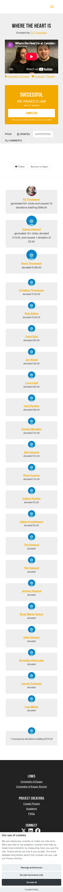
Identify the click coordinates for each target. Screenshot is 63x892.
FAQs (31, 813)
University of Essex (18, 76)
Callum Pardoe (31, 498)
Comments (15, 140)
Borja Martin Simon (31, 614)
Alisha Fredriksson (31, 521)
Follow (21, 166)
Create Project (31, 803)
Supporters (43, 134)
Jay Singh (31, 359)
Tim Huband (31, 545)
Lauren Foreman (31, 683)
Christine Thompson (31, 290)
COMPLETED (31, 113)
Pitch (8, 134)
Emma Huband (31, 229)
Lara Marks (31, 707)
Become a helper (39, 166)
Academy (31, 808)
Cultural (39, 76)
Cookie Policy (31, 889)
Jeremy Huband (31, 591)
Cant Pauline (31, 406)
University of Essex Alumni (31, 786)
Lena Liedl (31, 383)
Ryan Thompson (31, 263)
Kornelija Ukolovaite (31, 660)
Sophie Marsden (31, 429)
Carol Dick (31, 336)
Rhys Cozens (31, 475)
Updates (24, 134)
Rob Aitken (31, 313)
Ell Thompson (31, 199)
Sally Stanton (31, 637)
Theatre (50, 76)
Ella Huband (31, 452)
